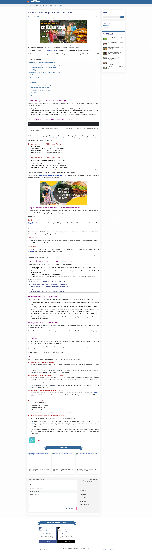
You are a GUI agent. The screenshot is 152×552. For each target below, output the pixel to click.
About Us (64, 548)
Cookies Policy (76, 548)
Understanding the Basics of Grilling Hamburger (42, 62)
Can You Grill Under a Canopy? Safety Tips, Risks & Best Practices (115, 57)
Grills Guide (119, 2)
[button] (30, 491)
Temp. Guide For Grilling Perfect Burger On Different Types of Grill (47, 72)
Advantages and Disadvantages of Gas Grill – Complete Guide (48, 291)
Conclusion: (33, 92)
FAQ (31, 95)
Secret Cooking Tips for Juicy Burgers (39, 87)
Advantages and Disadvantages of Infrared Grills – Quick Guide (49, 284)
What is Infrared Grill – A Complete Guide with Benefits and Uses (49, 286)
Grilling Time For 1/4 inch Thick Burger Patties (44, 67)
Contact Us (69, 548)
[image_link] (39, 460)
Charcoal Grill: (35, 77)
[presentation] (30, 491)
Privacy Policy (83, 548)
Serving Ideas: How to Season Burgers (40, 90)
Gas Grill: (34, 75)
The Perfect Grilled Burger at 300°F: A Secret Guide (115, 48)
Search (105, 12)
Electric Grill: (35, 80)
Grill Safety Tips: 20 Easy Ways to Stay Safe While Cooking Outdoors (115, 38)
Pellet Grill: (35, 82)
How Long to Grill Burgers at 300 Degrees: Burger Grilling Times (46, 65)
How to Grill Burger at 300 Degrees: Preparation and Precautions (47, 85)
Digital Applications (109, 550)
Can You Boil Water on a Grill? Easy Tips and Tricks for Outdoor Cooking (115, 62)
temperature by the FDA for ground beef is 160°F (52, 175)
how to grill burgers (52, 50)
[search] (124, 2)
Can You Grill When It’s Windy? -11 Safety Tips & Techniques (116, 67)
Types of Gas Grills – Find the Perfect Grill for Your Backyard (48, 289)
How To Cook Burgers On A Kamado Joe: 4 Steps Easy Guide (116, 43)
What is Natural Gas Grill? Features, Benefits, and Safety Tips (48, 282)
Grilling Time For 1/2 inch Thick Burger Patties (44, 70)
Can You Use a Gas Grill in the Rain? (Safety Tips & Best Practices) (115, 53)
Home (29, 5)
